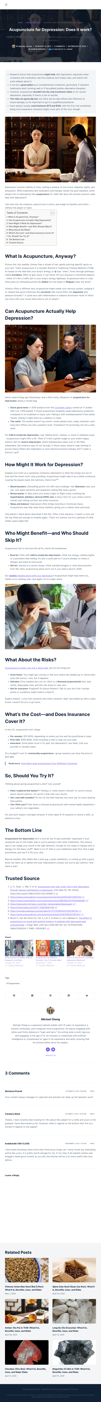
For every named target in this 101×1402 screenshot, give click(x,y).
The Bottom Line (16, 239)
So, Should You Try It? (18, 236)
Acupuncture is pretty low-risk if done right (26, 668)
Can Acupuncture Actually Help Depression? (30, 220)
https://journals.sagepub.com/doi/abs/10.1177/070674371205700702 (44, 911)
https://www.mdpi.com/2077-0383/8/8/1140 (32, 907)
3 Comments (59, 46)
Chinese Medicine (38, 49)
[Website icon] (48, 1049)
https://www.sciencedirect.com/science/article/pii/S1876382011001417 (45, 914)
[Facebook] (14, 995)
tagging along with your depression (31, 575)
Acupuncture (13, 983)
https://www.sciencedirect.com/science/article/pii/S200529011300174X (45, 897)
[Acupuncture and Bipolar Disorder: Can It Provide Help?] (50, 948)
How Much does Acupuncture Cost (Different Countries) (49, 763)
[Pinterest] (50, 995)
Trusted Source (16, 242)
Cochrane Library (63, 407)
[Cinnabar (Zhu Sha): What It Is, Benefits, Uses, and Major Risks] (27, 1352)
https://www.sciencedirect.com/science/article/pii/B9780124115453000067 (47, 900)
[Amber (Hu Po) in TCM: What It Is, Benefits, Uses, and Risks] (27, 1311)
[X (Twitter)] (32, 995)
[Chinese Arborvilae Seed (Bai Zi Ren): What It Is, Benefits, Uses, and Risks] (27, 1270)
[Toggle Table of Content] (51, 213)
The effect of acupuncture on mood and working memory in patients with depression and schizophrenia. (51, 921)
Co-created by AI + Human (61, 49)
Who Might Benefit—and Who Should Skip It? (30, 226)
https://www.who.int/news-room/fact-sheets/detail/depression (41, 904)
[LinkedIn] (69, 995)
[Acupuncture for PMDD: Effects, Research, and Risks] (19, 948)
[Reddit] (87, 995)
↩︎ (57, 893)
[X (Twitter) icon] (53, 1049)
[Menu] (6, 4)
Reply (92, 1091)
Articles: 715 (51, 1055)
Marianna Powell (13, 1091)
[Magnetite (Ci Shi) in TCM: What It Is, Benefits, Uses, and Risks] (74, 1352)
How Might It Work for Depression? (25, 223)
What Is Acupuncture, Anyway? (23, 217)
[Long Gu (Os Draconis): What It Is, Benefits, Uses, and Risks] (74, 1311)
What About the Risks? (19, 230)
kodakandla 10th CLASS (17, 1143)
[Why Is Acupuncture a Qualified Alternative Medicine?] (81, 948)
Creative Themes (70, 1389)
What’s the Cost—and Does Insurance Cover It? (31, 233)
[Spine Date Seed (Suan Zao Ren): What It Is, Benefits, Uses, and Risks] (74, 1270)
